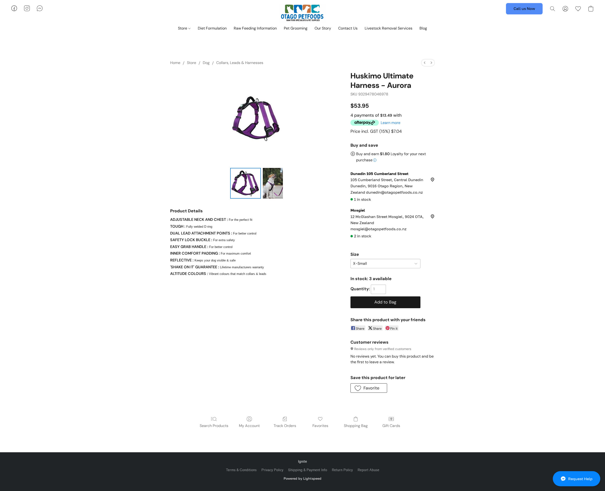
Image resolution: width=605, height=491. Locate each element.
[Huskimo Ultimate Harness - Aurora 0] (245, 183)
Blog (423, 28)
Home (175, 62)
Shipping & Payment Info (307, 470)
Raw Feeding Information (255, 28)
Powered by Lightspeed (302, 478)
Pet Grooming (295, 28)
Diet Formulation (212, 28)
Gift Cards (391, 425)
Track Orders (285, 425)
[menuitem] (424, 62)
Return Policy (342, 470)
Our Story (323, 28)
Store (183, 28)
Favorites (320, 425)
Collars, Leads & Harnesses (239, 62)
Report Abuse (368, 470)
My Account (249, 425)
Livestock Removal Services (388, 28)
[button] (576, 478)
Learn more (390, 122)
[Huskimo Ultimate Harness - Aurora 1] (273, 183)
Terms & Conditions (241, 470)
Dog (206, 62)
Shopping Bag (356, 425)
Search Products (214, 425)
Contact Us (348, 28)
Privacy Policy (272, 470)
